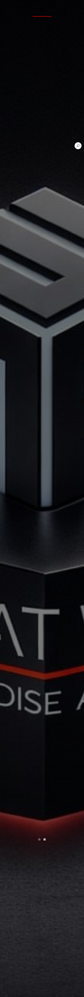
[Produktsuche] (78, 146)
